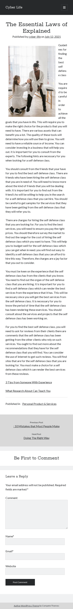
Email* (9, 551)
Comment (11, 497)
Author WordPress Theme (26, 605)
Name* (9, 536)
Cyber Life (13, 7)
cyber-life (35, 36)
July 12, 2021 (53, 36)
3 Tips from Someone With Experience (28, 382)
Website (10, 566)
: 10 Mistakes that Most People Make (36, 426)
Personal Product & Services (39, 403)
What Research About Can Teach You (27, 390)
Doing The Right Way (36, 438)
